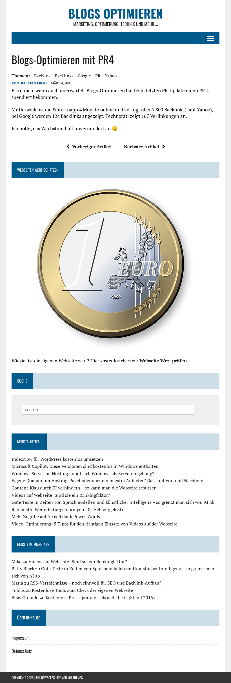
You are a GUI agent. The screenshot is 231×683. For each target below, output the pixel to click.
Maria (17, 583)
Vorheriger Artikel (92, 146)
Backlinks (64, 75)
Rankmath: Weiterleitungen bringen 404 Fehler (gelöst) (67, 509)
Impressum (21, 637)
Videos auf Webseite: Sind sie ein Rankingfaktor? (61, 495)
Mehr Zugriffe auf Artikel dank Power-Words (56, 516)
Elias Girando (25, 597)
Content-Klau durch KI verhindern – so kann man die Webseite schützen (84, 488)
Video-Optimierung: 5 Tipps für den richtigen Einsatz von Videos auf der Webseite (94, 524)
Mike (16, 561)
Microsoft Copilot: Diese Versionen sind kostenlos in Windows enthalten (85, 466)
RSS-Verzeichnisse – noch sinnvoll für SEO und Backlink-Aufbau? (95, 583)
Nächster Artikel (141, 146)
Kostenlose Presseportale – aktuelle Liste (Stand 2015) (100, 597)
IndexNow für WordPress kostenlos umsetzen (57, 459)
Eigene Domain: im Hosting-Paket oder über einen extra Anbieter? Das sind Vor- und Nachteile (107, 480)
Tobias (18, 590)
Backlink (42, 75)
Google (84, 75)
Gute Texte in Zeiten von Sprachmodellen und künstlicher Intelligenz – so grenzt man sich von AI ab (113, 502)
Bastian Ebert (34, 83)
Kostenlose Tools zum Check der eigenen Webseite (82, 590)
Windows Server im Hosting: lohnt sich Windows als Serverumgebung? (83, 473)
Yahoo (111, 75)
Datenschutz (22, 651)
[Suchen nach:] (108, 409)
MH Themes (75, 677)
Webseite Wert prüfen (163, 361)
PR (98, 75)
